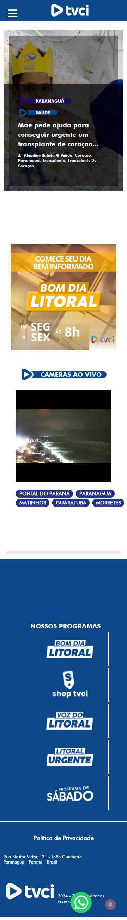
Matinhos (32, 502)
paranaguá (29, 160)
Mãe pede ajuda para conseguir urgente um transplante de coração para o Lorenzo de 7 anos (59, 135)
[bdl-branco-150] (69, 649)
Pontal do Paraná (44, 493)
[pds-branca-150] (69, 792)
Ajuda (66, 155)
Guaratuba (71, 502)
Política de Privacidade (64, 837)
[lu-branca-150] (69, 756)
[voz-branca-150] (69, 720)
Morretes (108, 502)
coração (83, 155)
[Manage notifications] (110, 904)
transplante (53, 160)
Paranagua (95, 493)
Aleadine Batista (39, 155)
